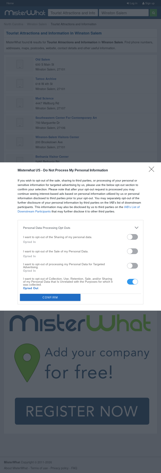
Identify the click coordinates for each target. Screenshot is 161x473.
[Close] (153, 171)
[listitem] (80, 227)
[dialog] (80, 236)
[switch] (132, 237)
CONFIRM (50, 297)
